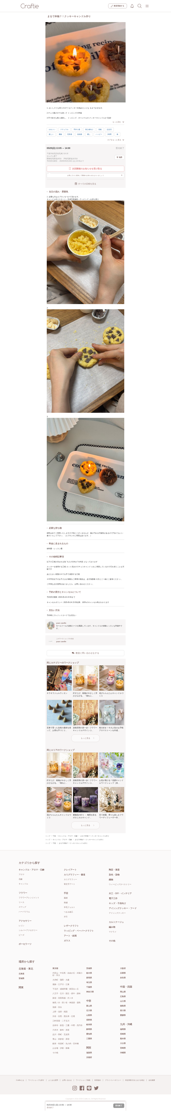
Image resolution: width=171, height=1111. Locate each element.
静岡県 (89, 1029)
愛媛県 (123, 1015)
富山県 (89, 1006)
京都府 (89, 1057)
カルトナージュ (116, 922)
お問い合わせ (67, 1080)
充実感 (69, 134)
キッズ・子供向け (117, 903)
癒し (88, 134)
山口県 (123, 1001)
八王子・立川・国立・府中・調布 (67, 993)
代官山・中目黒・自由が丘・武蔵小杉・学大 (67, 974)
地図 (120, 157)
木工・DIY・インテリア (120, 893)
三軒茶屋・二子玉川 (61, 1021)
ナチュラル (64, 129)
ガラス (67, 940)
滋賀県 (89, 1053)
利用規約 (97, 1080)
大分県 (123, 1043)
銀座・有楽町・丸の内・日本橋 (66, 1043)
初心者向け (89, 129)
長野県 (89, 1020)
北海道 (21, 974)
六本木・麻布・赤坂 (61, 1030)
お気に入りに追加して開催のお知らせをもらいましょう (95, 175)
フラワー (23, 893)
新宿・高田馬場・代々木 (63, 998)
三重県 (89, 1038)
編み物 (112, 927)
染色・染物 (114, 874)
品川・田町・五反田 (61, 1034)
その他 (112, 941)
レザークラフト (71, 926)
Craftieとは (20, 1080)
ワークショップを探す (36, 1080)
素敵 (60, 134)
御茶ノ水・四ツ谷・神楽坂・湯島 (67, 1002)
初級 (100, 129)
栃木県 (89, 973)
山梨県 (89, 1015)
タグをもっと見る (114, 140)
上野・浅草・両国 (60, 1012)
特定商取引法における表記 (134, 1080)
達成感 (79, 134)
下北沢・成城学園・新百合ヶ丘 (66, 989)
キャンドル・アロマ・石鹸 (31, 870)
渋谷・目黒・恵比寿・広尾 (64, 1016)
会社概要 (152, 1080)
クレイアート (70, 870)
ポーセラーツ (25, 944)
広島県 (123, 996)
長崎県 (123, 1034)
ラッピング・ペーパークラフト (79, 931)
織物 (111, 879)
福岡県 (123, 1029)
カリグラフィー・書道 (74, 874)
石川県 (89, 1010)
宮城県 (21, 978)
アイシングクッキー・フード (123, 908)
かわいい (52, 129)
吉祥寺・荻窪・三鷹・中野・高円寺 (67, 1025)
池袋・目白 (57, 1007)
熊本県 (123, 1038)
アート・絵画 (70, 936)
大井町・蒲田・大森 (61, 980)
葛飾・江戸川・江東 (61, 984)
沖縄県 (123, 1053)
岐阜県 (89, 1024)
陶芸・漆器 (114, 870)
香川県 (123, 1010)
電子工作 (113, 898)
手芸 (66, 893)
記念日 (109, 129)
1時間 (109, 134)
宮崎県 (123, 1048)
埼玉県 (89, 982)
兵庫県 (123, 973)
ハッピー (99, 134)
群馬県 (89, 978)
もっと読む (116, 122)
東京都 (55, 968)
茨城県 (89, 968)
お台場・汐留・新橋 (61, 1048)
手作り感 (77, 129)
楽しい (51, 134)
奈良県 (123, 978)
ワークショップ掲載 (83, 1080)
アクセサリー (25, 921)
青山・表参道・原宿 (61, 1039)
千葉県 (89, 987)
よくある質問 (53, 1080)
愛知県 (89, 1034)
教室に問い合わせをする (87, 653)
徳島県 (123, 1006)
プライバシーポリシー (113, 1080)
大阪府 (123, 968)
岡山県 (123, 992)
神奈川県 (90, 992)
